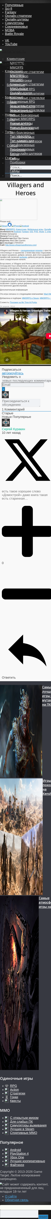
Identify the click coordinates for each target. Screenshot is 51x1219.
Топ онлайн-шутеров (26, 153)
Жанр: (3, 229)
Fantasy (10, 12)
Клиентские (16, 59)
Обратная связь (16, 1200)
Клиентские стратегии (27, 72)
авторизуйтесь (13, 373)
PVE (36, 232)
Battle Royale (14, 33)
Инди (41, 232)
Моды (14, 166)
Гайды (15, 171)
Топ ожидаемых (22, 149)
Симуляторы (14, 23)
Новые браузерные (24, 115)
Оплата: (4, 236)
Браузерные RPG (22, 101)
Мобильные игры (35, 229)
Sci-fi (8, 8)
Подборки (17, 162)
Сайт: (2, 245)
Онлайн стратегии (18, 15)
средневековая (28, 250)
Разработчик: (6, 238)
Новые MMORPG (22, 119)
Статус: (3, 234)
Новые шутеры (21, 123)
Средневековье (16, 26)
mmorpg (38, 250)
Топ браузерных (22, 132)
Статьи (10, 158)
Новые (10, 114)
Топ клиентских (22, 140)
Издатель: (5, 241)
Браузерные (14, 97)
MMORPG (17, 75)
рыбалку (23, 257)
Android (17, 232)
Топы (9, 132)
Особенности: (7, 232)
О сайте (11, 1196)
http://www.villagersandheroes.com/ (21, 245)
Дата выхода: (6, 243)
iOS (31, 232)
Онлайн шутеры (17, 19)
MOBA (9, 30)
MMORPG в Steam (30, 298)
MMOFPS (16, 67)
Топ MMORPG (20, 136)
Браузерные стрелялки (27, 98)
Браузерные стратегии (27, 106)
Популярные (14, 5)
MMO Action (19, 88)
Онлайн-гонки (21, 93)
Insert (43, 1217)
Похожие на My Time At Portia (23, 302)
